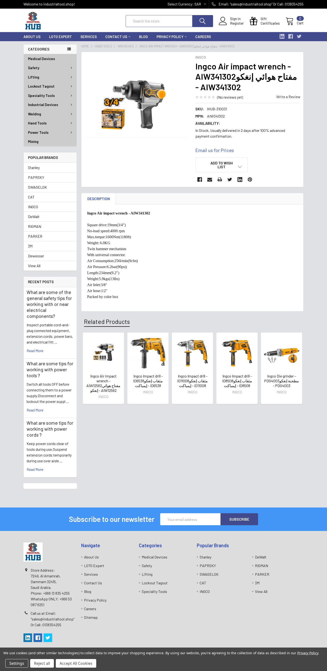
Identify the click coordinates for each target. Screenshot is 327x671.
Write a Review (288, 96)
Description (98, 199)
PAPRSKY (36, 177)
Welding (34, 114)
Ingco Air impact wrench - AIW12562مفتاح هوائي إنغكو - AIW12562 (103, 383)
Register (237, 23)
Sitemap (91, 617)
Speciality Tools (41, 95)
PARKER (35, 236)
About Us (31, 36)
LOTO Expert (60, 36)
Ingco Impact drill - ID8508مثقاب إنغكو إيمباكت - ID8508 (237, 381)
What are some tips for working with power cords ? (50, 429)
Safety (33, 68)
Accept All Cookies (76, 663)
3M (30, 246)
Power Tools (38, 132)
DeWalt (33, 216)
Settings (16, 663)
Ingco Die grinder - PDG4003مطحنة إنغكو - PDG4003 (281, 381)
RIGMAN (34, 226)
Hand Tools (37, 123)
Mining (33, 141)
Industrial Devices (43, 104)
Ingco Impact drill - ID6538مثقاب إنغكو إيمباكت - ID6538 (148, 381)
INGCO (33, 206)
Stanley (34, 167)
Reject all (42, 663)
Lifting (33, 77)
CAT (31, 197)
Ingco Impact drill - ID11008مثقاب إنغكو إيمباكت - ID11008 (192, 381)
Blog (143, 36)
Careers (203, 36)
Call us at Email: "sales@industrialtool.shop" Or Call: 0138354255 (52, 619)
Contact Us (116, 36)
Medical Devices (41, 58)
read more (35, 350)
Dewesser (36, 256)
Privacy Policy (170, 36)
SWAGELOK (37, 187)
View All (34, 265)
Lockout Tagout (41, 86)
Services (88, 36)
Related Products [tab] (107, 321)
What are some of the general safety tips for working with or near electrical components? (49, 304)
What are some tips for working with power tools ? (50, 369)
